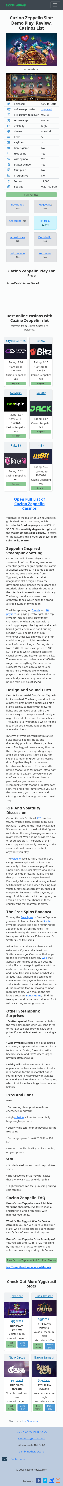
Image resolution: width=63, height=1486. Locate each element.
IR (37, 1431)
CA (26, 1431)
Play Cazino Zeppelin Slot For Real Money (31, 1260)
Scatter (47, 921)
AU (30, 1431)
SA (45, 1431)
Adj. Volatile (17, 253)
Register (16, 383)
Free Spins (27, 917)
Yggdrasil (46, 109)
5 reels (36, 610)
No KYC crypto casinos (31, 1438)
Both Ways (45, 253)
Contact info (17, 1459)
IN (34, 1431)
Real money (11, 1344)
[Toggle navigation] (55, 4)
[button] (10, 87)
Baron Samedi (44, 1357)
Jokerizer (17, 1296)
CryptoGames (16, 341)
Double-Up (44, 237)
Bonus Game (33, 995)
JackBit (41, 393)
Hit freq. (45, 220)
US (18, 1431)
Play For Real (31, 194)
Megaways (45, 204)
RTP (39, 818)
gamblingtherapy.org (31, 1451)
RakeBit (15, 445)
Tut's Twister (44, 1296)
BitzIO (41, 341)
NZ (41, 1431)
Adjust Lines (17, 237)
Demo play (22, 1344)
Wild (44, 957)
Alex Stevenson (30, 1421)
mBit (41, 445)
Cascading (15, 220)
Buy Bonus (17, 204)
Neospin (16, 393)
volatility (16, 858)
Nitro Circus (17, 1357)
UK (22, 1431)
